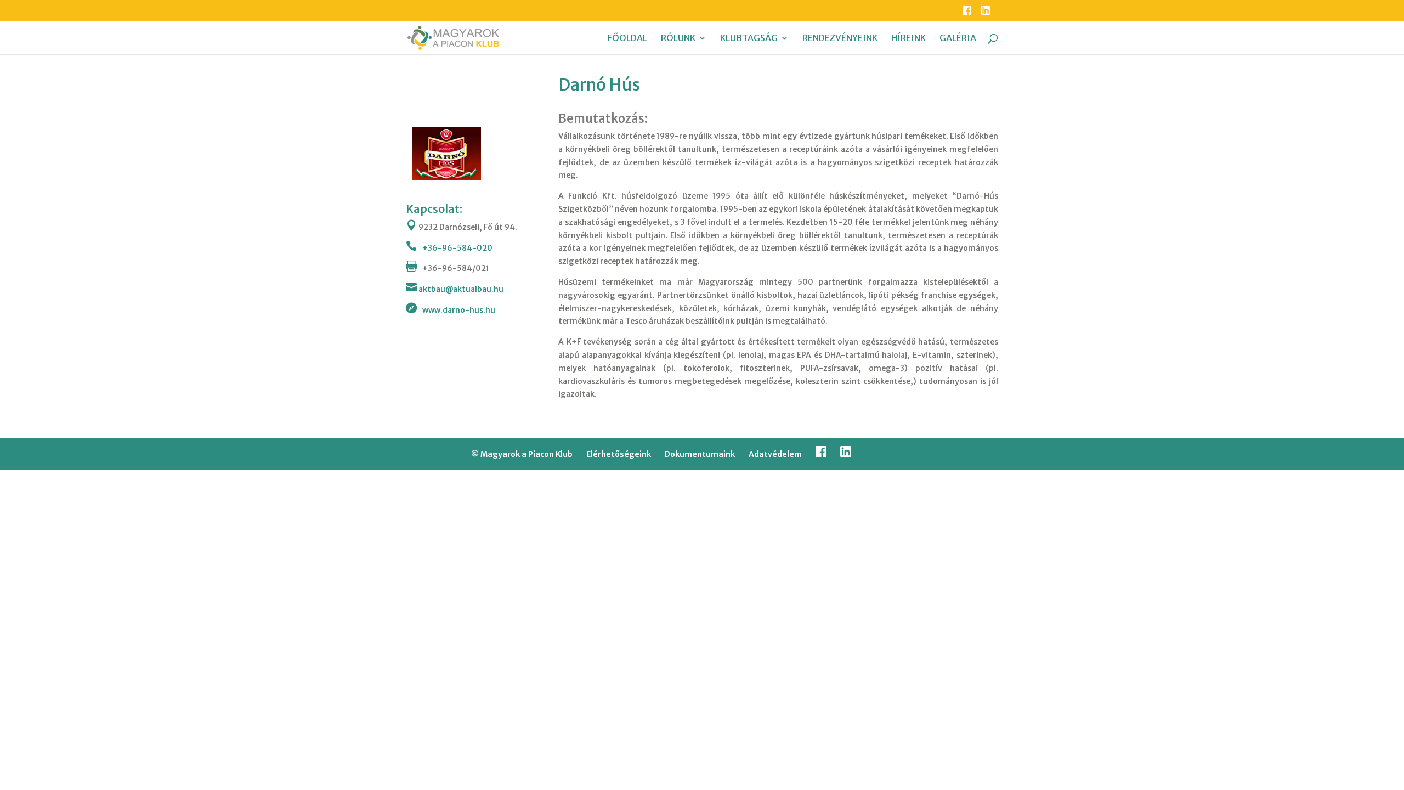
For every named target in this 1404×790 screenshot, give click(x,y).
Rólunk (678, 38)
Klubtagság (749, 38)
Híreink (908, 38)
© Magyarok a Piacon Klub (522, 454)
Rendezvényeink (840, 38)
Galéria (957, 38)
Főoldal (627, 38)
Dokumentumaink (700, 454)
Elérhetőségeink (618, 454)
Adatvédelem (775, 454)
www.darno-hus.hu (458, 310)
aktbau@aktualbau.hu (460, 289)
